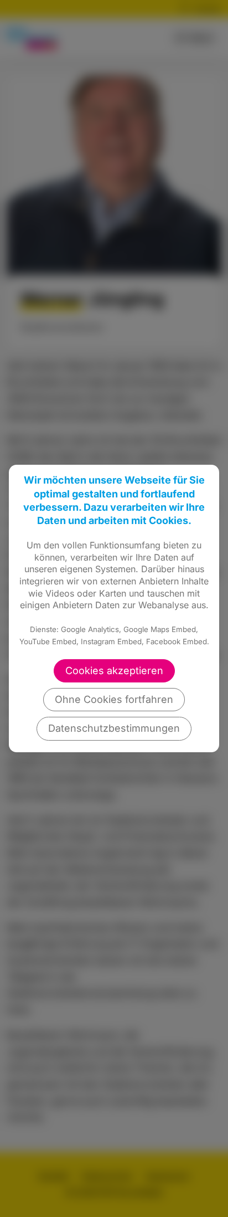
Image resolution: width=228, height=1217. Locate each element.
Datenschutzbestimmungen (114, 728)
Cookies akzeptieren (114, 670)
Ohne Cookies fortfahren (114, 699)
